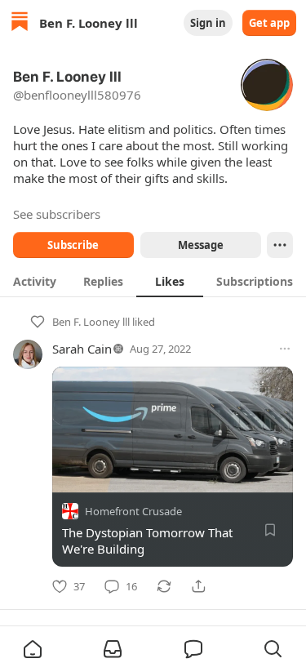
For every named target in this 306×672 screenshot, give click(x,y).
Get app (269, 23)
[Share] (198, 586)
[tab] (34, 281)
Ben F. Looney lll (91, 321)
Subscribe (73, 245)
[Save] (270, 530)
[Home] (19, 23)
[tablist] (153, 281)
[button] (33, 649)
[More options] (285, 349)
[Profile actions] (280, 245)
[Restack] (164, 586)
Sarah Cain (82, 348)
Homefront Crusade (133, 511)
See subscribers (56, 214)
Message (200, 245)
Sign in (208, 23)
